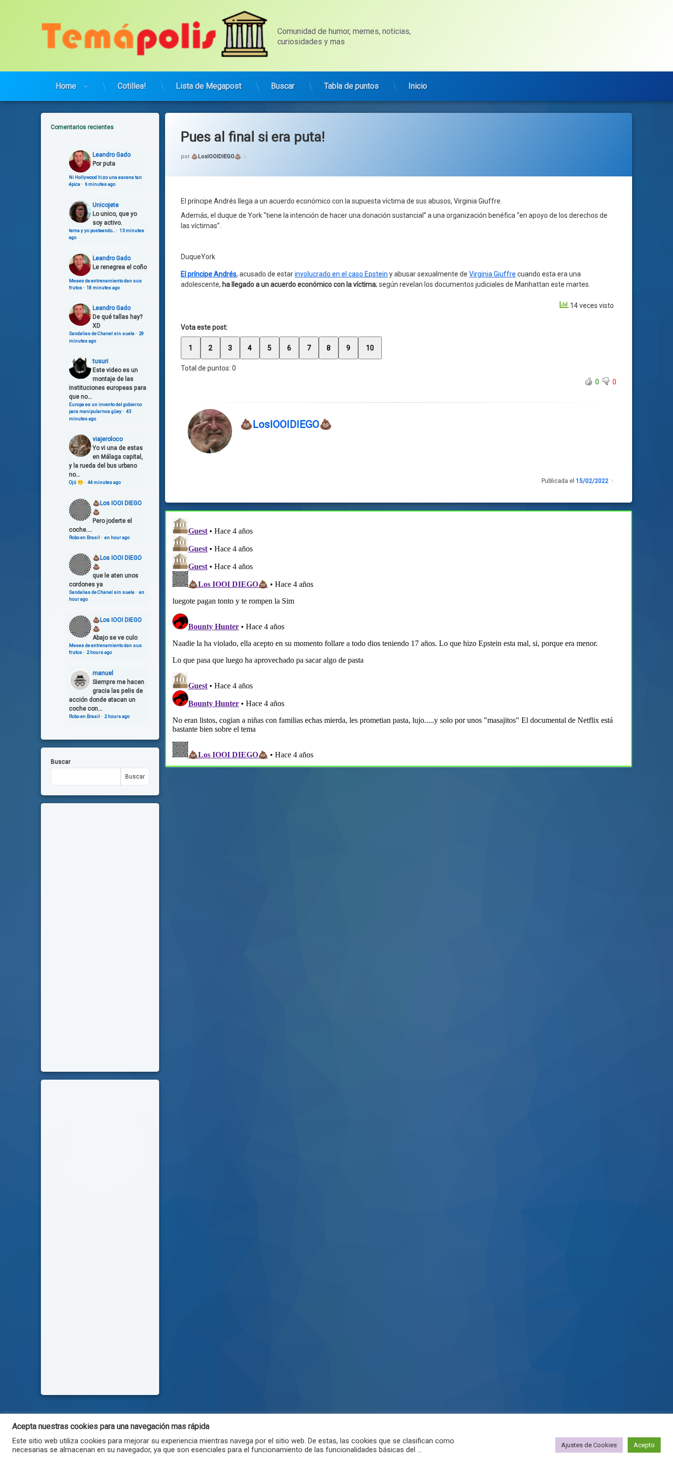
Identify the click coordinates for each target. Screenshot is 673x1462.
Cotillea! (132, 86)
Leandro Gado (112, 154)
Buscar (283, 86)
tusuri (100, 361)
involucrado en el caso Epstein (341, 274)
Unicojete (106, 205)
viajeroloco (108, 439)
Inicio (417, 86)
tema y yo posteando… (92, 230)
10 (370, 348)
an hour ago (117, 537)
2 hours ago (99, 652)
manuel (103, 673)
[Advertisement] (398, 840)
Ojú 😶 (76, 482)
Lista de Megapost (208, 86)
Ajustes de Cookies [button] (589, 1445)
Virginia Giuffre (492, 274)
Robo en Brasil (84, 537)
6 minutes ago (100, 184)
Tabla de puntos (351, 86)
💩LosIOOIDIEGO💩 (216, 156)
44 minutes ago (104, 482)
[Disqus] (398, 637)
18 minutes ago (103, 287)
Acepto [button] (644, 1445)
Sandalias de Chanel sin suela (102, 333)
